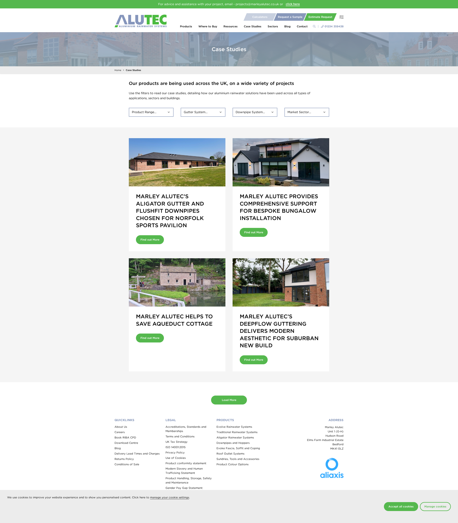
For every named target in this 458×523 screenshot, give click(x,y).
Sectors (273, 26)
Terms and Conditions (179, 436)
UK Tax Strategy (176, 441)
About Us (120, 426)
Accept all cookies (401, 506)
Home (117, 70)
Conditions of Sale (126, 464)
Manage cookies (435, 506)
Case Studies (252, 26)
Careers (119, 432)
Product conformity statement (185, 463)
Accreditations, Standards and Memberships (185, 429)
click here (293, 4)
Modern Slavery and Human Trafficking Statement (184, 471)
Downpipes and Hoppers (233, 443)
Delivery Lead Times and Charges (137, 453)
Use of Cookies (175, 458)
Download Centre (126, 443)
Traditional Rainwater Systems (236, 432)
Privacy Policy (175, 452)
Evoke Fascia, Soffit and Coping (238, 448)
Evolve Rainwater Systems (234, 426)
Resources (230, 26)
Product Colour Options (232, 464)
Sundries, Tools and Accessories (237, 459)
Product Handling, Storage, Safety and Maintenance (188, 480)
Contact (302, 26)
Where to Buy (207, 26)
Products (186, 26)
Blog (287, 26)
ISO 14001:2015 (175, 447)
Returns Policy (124, 459)
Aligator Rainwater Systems (235, 437)
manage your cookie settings (169, 497)
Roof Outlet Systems (230, 453)
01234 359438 (334, 26)
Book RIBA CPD (125, 437)
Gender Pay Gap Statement (184, 488)
